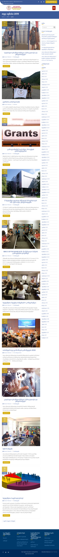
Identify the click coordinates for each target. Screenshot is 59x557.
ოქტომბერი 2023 (45, 157)
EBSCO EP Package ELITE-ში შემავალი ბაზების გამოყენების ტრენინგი (21, 252)
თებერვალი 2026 (46, 84)
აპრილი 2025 (45, 111)
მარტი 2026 (44, 82)
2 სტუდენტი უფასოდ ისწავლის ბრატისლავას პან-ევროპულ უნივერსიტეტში (20, 201)
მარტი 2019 (44, 305)
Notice (15, 104)
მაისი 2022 (44, 203)
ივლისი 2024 (45, 133)
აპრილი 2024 (45, 141)
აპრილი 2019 (45, 302)
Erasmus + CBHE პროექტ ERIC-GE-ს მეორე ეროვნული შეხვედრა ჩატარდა (49, 42)
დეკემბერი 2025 (45, 90)
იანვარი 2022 (45, 214)
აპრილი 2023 (45, 173)
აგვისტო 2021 (45, 227)
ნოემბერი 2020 (45, 251)
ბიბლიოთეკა (47, 538)
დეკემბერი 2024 (45, 119)
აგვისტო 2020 (45, 259)
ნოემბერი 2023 (45, 154)
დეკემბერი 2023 (45, 152)
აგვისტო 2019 (45, 292)
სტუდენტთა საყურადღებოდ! (13, 498)
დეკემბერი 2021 (45, 216)
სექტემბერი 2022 (45, 192)
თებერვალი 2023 (46, 179)
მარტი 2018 (44, 329)
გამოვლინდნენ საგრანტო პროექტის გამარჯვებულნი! (20, 150)
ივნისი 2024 (44, 135)
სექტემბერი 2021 (45, 224)
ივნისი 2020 (44, 265)
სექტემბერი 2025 (45, 98)
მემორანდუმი (8, 449)
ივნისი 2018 (44, 324)
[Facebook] (38, 2)
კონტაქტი (5, 540)
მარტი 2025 (44, 114)
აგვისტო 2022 (45, 195)
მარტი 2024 (44, 144)
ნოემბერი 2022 (45, 187)
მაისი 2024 (44, 138)
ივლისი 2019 (44, 294)
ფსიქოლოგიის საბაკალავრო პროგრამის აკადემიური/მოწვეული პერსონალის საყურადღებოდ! (49, 36)
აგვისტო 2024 (45, 130)
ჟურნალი (33, 542)
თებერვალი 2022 (46, 211)
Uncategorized (17, 352)
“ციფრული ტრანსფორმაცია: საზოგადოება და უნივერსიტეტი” (20, 54)
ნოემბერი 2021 (45, 219)
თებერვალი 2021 (45, 243)
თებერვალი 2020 (46, 276)
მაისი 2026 (44, 76)
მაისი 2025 (44, 108)
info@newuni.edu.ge (8, 3)
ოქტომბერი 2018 (45, 319)
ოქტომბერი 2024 (45, 125)
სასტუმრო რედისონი (21, 536)
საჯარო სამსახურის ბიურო (22, 539)
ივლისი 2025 (45, 103)
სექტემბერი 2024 (45, 127)
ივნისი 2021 (44, 232)
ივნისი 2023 (44, 168)
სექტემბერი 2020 (45, 257)
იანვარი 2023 (45, 181)
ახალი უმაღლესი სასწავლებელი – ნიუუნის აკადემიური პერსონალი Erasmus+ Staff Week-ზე (49, 58)
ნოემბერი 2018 (45, 316)
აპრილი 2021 (45, 238)
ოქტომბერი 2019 (45, 286)
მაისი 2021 (44, 235)
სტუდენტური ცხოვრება (49, 545)
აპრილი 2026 (45, 79)
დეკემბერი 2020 (45, 249)
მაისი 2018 (44, 327)
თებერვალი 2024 (46, 146)
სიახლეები (16, 57)
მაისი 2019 (44, 300)
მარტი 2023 (44, 176)
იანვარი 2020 (45, 278)
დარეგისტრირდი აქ (51, 2)
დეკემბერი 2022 (45, 184)
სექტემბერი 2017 (45, 332)
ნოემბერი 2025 (45, 92)
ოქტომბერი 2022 (45, 189)
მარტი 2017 (44, 335)
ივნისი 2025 (44, 106)
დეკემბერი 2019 (45, 281)
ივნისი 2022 (44, 200)
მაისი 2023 (44, 170)
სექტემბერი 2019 (45, 289)
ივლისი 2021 (44, 230)
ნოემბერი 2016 (45, 338)
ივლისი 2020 (45, 262)
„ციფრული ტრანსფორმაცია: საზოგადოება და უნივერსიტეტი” (20, 400)
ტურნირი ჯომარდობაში (11, 102)
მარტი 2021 (44, 241)
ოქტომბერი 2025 (45, 95)
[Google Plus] (44, 2)
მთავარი (5, 538)
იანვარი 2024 (45, 149)
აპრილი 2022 (45, 205)
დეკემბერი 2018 (45, 313)
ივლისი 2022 (45, 197)
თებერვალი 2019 (45, 308)
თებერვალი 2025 (46, 117)
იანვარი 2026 (45, 87)
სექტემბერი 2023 (45, 160)
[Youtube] (41, 2)
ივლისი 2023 (45, 165)
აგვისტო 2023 (45, 162)
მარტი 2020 (44, 273)
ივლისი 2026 (45, 71)
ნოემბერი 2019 (45, 284)
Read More (6, 66)
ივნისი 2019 (44, 297)
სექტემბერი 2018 (45, 321)
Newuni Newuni (7, 57)
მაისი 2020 (44, 267)
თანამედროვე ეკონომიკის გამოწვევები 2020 (19, 350)
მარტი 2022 (44, 208)
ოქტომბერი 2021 (45, 222)
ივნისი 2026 (44, 73)
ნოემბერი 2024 (45, 122)
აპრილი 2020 (45, 270)
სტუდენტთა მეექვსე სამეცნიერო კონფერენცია (19, 303)
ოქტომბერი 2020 (45, 254)
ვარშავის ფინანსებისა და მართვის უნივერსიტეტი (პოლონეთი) (22, 543)
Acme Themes (53, 552)
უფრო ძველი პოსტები (9, 521)
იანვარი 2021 (44, 246)
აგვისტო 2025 (45, 100)
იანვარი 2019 (44, 311)
